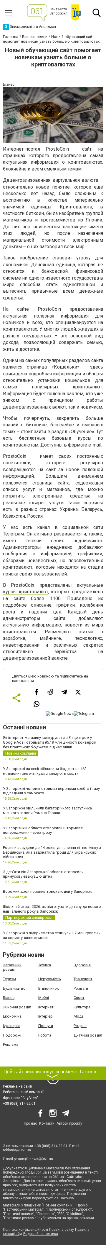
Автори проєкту (69, 1123)
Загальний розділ (12, 967)
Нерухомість (49, 979)
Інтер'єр (45, 1016)
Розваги (81, 988)
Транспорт (83, 979)
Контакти (46, 1123)
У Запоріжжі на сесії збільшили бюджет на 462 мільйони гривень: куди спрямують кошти (45, 771)
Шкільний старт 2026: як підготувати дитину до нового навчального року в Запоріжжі (52, 909)
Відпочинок (48, 988)
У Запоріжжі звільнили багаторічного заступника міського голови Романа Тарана (47, 810)
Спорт (79, 997)
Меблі (43, 997)
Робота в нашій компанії (23, 1092)
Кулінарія (11, 1026)
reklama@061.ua (17, 1150)
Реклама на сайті (17, 1086)
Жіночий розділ (17, 1007)
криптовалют (33, 591)
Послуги (45, 1026)
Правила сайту (61, 1230)
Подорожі (12, 1035)
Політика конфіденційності (25, 1230)
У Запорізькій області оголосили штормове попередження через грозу (43, 830)
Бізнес (8, 997)
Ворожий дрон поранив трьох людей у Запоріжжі (47, 891)
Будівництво (14, 988)
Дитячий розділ (88, 1035)
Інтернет (46, 1007)
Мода (79, 1016)
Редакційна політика (40, 1234)
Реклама (10, 1044)
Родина (80, 1026)
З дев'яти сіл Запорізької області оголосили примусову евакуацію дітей (43, 874)
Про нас (30, 1123)
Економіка (12, 1016)
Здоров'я (82, 965)
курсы (11, 591)
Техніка (44, 965)
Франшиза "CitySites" (20, 1098)
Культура (82, 1007)
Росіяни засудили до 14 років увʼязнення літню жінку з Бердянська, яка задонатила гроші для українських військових (52, 852)
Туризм (9, 979)
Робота (44, 1035)
